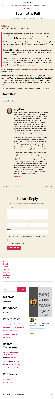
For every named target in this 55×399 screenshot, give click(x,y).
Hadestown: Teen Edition (10, 334)
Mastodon (7, 261)
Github (5, 267)
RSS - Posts (6, 379)
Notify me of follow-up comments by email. (19, 240)
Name (9, 222)
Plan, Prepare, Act (14, 364)
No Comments (39, 18)
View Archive (18, 176)
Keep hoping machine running (12, 324)
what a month (7, 337)
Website (9, 229)
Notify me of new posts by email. (16, 243)
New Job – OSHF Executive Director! (14, 327)
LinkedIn (6, 269)
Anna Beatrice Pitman (37, 70)
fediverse (7, 278)
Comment (10, 208)
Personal (27, 8)
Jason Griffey (27, 3)
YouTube (6, 275)
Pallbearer (5, 26)
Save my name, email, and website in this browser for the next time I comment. (27, 236)
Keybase (6, 272)
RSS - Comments (8, 382)
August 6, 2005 (27, 18)
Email (30, 222)
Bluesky (6, 264)
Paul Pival (6, 352)
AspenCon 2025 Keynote (10, 331)
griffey (17, 18)
